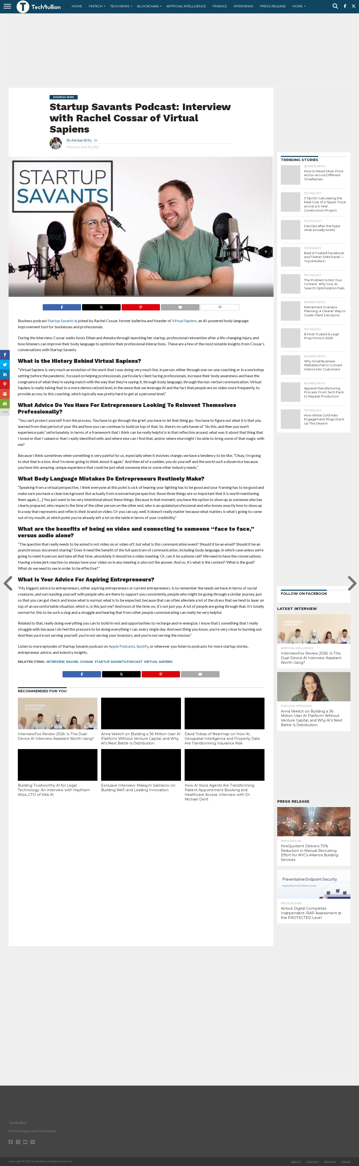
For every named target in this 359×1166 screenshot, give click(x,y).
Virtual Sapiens (158, 662)
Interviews (243, 6)
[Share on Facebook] (62, 306)
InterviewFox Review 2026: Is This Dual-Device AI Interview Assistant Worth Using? (56, 736)
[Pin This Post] (140, 306)
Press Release (273, 6)
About (296, 1162)
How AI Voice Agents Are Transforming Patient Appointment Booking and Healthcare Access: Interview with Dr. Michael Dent (219, 792)
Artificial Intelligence (186, 6)
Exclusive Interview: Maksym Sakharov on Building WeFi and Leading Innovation (138, 787)
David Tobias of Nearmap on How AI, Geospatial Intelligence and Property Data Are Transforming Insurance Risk (222, 738)
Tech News (119, 6)
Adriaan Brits (81, 140)
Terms (345, 1162)
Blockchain (148, 6)
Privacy (330, 1162)
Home (77, 6)
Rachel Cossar (79, 662)
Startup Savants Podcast (118, 662)
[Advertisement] (179, 50)
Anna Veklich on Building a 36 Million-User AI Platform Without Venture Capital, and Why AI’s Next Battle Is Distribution (140, 738)
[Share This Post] (101, 306)
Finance (220, 6)
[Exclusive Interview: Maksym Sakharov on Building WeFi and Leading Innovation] (141, 773)
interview (55, 662)
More (298, 6)
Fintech (96, 6)
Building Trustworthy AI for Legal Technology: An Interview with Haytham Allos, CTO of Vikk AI (54, 790)
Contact (312, 1162)
